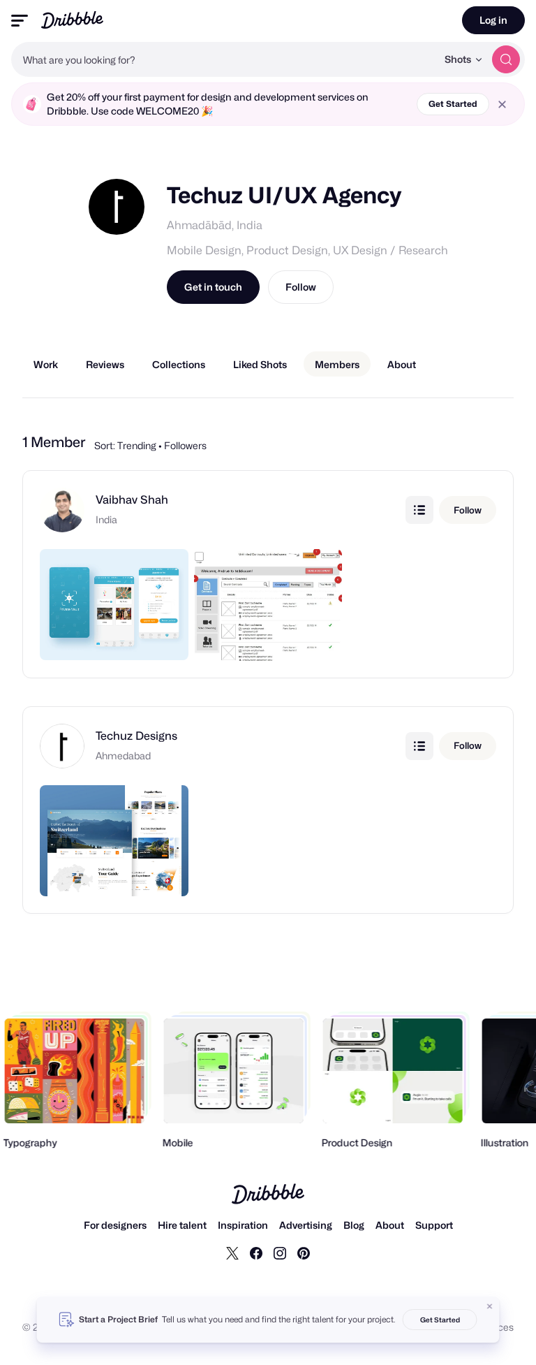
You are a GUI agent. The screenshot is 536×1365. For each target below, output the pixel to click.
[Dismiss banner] (490, 1306)
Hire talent (182, 1225)
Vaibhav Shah (132, 499)
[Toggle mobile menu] (19, 20)
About (389, 1225)
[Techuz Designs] (62, 733)
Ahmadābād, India (214, 225)
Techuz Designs (136, 736)
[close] (502, 104)
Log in (493, 20)
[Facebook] (256, 1252)
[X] (232, 1252)
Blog (353, 1225)
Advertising (305, 1225)
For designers (115, 1225)
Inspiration (243, 1225)
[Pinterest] (303, 1252)
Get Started (453, 103)
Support (434, 1225)
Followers (185, 445)
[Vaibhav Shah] (62, 497)
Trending (136, 445)
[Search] (506, 59)
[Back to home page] (72, 20)
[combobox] (224, 59)
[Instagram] (280, 1252)
